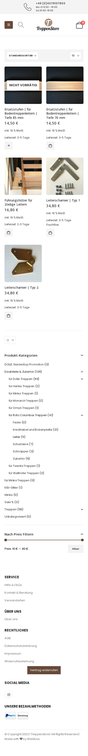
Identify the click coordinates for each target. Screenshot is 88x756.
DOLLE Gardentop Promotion (24, 364)
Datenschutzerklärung (21, 646)
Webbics (33, 739)
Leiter (16, 437)
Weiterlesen (9, 146)
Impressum (13, 653)
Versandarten (15, 600)
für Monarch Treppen (23, 400)
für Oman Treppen (22, 408)
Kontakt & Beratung (19, 592)
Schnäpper (21, 451)
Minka (9, 495)
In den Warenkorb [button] (50, 146)
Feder (17, 422)
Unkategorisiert (15, 516)
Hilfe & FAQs (13, 585)
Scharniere (20, 444)
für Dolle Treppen (20, 379)
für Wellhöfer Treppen (24, 473)
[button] (9, 25)
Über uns (11, 619)
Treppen (10, 509)
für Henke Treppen (22, 386)
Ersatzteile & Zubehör (19, 372)
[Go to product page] (64, 85)
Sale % (9, 502)
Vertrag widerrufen (44, 670)
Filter (75, 549)
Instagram (9, 694)
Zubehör (19, 458)
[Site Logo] (48, 25)
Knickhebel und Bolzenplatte (32, 429)
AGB (8, 638)
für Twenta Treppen (22, 466)
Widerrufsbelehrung (19, 661)
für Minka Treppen (21, 393)
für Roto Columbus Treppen (28, 415)
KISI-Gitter (11, 487)
